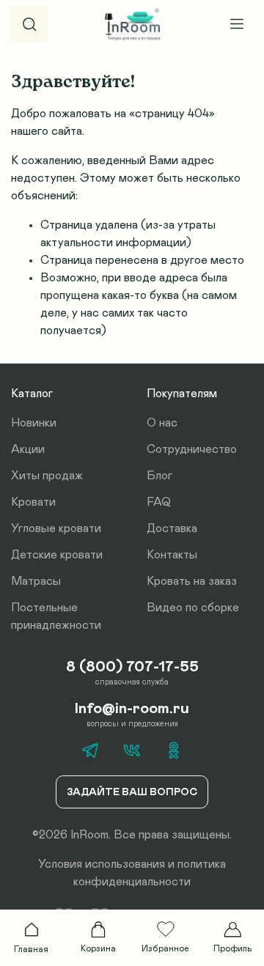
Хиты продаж (47, 476)
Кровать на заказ (192, 581)
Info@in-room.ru (132, 708)
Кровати (33, 502)
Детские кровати (57, 555)
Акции (28, 449)
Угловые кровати (56, 528)
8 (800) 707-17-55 (132, 667)
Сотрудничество (192, 449)
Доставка (172, 528)
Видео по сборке (193, 607)
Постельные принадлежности (56, 616)
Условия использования (101, 864)
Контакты (172, 555)
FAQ (159, 502)
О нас (162, 423)
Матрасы (36, 581)
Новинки (33, 423)
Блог (159, 476)
